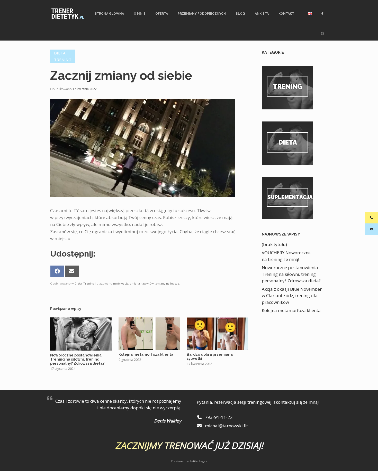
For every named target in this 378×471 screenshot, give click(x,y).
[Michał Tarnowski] (67, 14)
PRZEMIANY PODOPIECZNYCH (202, 13)
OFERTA (161, 13)
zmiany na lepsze (167, 283)
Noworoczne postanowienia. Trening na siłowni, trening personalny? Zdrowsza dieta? (291, 274)
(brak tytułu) (274, 244)
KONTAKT (286, 13)
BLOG (240, 13)
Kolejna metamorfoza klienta (291, 310)
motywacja (120, 283)
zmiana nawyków (142, 283)
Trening (62, 59)
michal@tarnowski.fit (226, 426)
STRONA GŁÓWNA (109, 13)
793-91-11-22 (218, 417)
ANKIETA (262, 13)
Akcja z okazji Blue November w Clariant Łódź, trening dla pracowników (292, 295)
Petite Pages (198, 461)
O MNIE (140, 13)
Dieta (59, 52)
